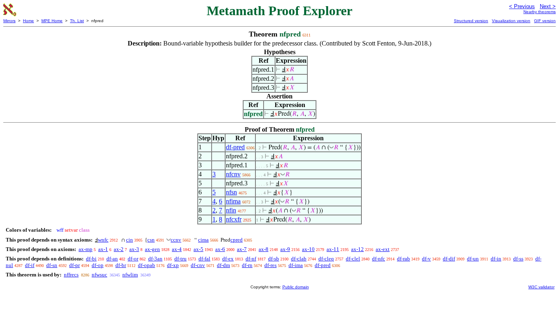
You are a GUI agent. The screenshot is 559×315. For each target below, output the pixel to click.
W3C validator (541, 287)
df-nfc (378, 259)
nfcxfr (233, 219)
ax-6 (220, 249)
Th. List (77, 20)
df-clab (299, 259)
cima (203, 240)
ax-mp (85, 249)
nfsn (231, 192)
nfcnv (233, 174)
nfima (233, 201)
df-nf (251, 259)
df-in (496, 259)
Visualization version (511, 20)
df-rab (403, 259)
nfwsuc (99, 275)
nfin (231, 210)
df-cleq (326, 259)
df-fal (204, 259)
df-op (98, 265)
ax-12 (357, 249)
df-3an (155, 259)
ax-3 (134, 249)
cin (129, 240)
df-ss (518, 259)
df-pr (74, 265)
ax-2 (119, 249)
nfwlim (130, 275)
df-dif (449, 259)
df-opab (146, 265)
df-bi (91, 259)
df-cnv (198, 265)
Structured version (471, 20)
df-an (112, 259)
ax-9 (285, 249)
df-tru (180, 259)
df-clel (353, 259)
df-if (29, 265)
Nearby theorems (539, 11)
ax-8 (263, 249)
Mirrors (9, 20)
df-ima (296, 265)
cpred (236, 240)
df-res (270, 265)
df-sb (273, 259)
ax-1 (103, 249)
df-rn (247, 265)
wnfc (103, 240)
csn (151, 240)
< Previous (522, 6)
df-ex (228, 259)
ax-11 (333, 249)
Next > (548, 6)
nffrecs (71, 275)
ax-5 (198, 249)
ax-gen (152, 249)
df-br (120, 265)
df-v (426, 259)
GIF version (545, 20)
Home (28, 20)
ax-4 (177, 249)
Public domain (295, 287)
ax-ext (383, 249)
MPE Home (52, 20)
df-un (473, 259)
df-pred (235, 147)
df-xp (173, 265)
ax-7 (242, 249)
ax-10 (308, 249)
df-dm (223, 265)
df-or (133, 259)
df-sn (51, 265)
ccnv (176, 240)
